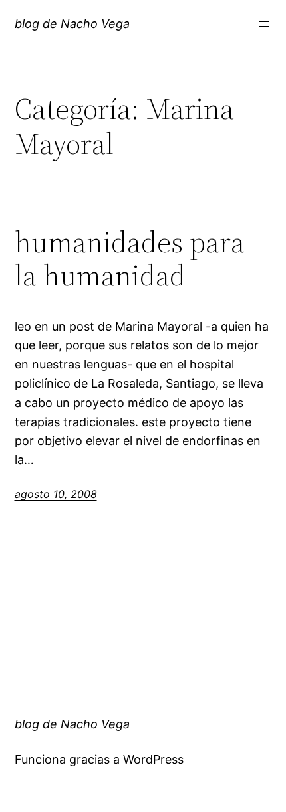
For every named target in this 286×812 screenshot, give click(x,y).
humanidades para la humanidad (130, 259)
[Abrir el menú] (264, 24)
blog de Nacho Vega (72, 24)
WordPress (153, 759)
